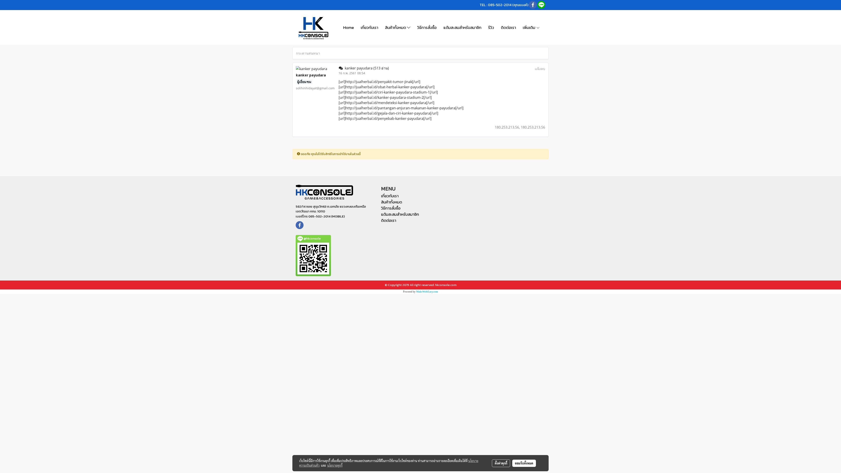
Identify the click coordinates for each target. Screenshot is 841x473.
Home (348, 27)
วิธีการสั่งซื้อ (427, 27)
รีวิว (491, 27)
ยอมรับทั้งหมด (524, 463)
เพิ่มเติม (529, 27)
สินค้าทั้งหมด (396, 27)
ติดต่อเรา (508, 27)
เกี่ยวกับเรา (369, 27)
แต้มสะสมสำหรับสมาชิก (462, 27)
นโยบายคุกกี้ (335, 465)
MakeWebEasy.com (427, 291)
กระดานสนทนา (308, 53)
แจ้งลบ (540, 68)
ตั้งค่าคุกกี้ (501, 463)
